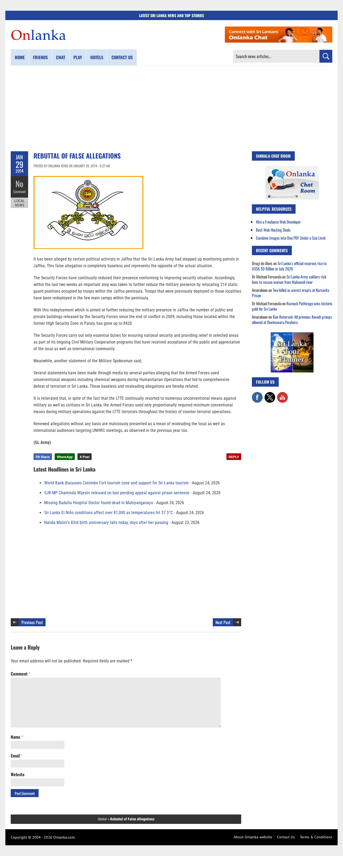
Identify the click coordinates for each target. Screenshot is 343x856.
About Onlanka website (253, 837)
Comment (19, 191)
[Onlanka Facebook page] (257, 395)
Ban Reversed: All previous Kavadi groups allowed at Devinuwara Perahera (292, 319)
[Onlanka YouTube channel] (282, 395)
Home (20, 57)
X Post (85, 456)
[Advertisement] (171, 108)
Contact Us (286, 837)
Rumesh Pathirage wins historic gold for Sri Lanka (292, 306)
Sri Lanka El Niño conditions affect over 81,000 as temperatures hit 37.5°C (108, 512)
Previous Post (32, 622)
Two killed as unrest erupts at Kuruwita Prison (290, 292)
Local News (19, 203)
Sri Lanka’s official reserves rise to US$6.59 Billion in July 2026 (289, 265)
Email (16, 755)
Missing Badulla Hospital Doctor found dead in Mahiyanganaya (98, 502)
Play (77, 57)
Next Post (222, 622)
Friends (40, 57)
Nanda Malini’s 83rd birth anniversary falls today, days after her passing (106, 522)
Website (18, 774)
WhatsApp (65, 456)
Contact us (122, 57)
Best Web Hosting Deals (273, 230)
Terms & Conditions (316, 837)
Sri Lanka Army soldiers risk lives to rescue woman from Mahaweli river (289, 279)
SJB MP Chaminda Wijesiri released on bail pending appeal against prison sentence (116, 492)
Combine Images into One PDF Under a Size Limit (291, 238)
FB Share (43, 456)
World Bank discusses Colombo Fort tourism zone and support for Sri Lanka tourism (116, 482)
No (19, 183)
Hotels (96, 57)
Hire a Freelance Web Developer (278, 222)
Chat (60, 57)
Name (17, 737)
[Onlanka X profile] (269, 395)
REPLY (234, 456)
